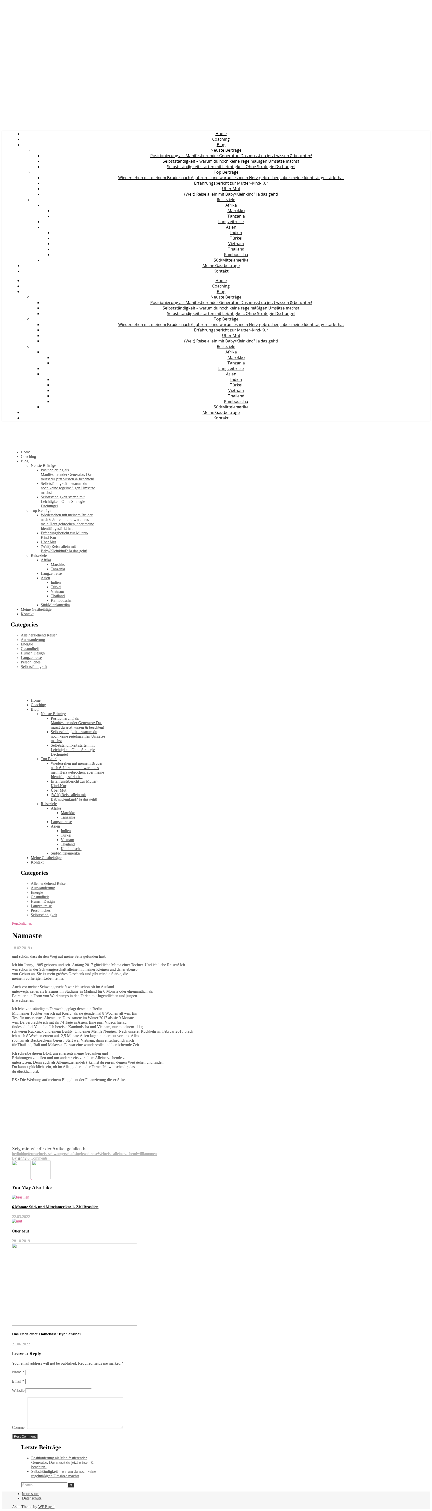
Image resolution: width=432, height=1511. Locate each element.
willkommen (147, 1154)
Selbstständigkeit (34, 666)
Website (18, 1390)
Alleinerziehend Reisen (39, 635)
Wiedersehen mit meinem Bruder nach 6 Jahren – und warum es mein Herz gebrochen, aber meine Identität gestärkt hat (231, 177)
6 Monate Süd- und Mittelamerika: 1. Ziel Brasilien (55, 1207)
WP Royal (46, 1507)
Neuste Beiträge (226, 150)
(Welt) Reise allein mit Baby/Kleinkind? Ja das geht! (231, 194)
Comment (20, 1427)
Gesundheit (30, 648)
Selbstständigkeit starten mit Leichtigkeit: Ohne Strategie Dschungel (231, 166)
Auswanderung (33, 639)
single (79, 1154)
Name (18, 1372)
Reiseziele (226, 199)
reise (44, 1154)
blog (24, 1154)
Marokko (236, 210)
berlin (16, 1154)
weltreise (91, 1154)
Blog (221, 144)
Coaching (221, 139)
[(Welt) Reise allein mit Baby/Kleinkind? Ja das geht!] (41, 1178)
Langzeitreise (231, 221)
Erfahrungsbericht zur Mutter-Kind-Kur (231, 183)
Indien (236, 232)
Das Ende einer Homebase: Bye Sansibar (46, 1334)
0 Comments (38, 1158)
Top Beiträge (226, 172)
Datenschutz (32, 1498)
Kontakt (221, 271)
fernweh (34, 1154)
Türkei (236, 238)
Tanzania (236, 216)
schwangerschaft (61, 1154)
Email (18, 1381)
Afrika (231, 205)
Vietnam (236, 243)
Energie (27, 644)
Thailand (236, 249)
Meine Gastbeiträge (221, 265)
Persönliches (30, 662)
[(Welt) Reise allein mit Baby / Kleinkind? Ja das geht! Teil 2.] (22, 1178)
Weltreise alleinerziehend (117, 1154)
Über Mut (231, 188)
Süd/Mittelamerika (231, 260)
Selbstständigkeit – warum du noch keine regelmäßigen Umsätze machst (231, 161)
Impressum (30, 1494)
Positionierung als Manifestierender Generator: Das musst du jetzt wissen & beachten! (231, 155)
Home (221, 133)
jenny (22, 1158)
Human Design (33, 653)
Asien (231, 227)
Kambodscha (236, 254)
